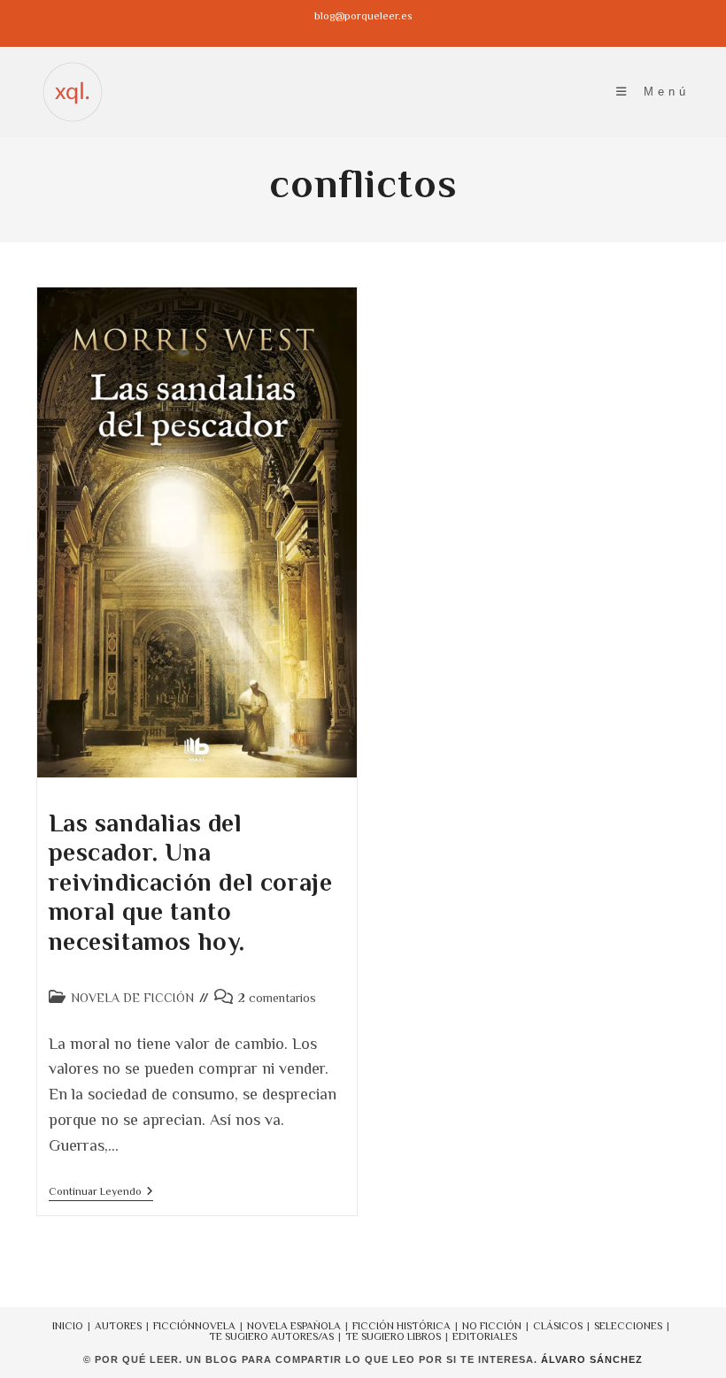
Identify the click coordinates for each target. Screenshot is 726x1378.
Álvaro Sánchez (592, 1359)
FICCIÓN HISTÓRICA (401, 1326)
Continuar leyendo (101, 1192)
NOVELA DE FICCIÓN (132, 998)
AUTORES (118, 1326)
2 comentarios (277, 998)
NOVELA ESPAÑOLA (294, 1326)
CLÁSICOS (558, 1326)
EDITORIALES (484, 1336)
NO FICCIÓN (491, 1326)
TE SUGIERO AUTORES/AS (271, 1336)
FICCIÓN (174, 1326)
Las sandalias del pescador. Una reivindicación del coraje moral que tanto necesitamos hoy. (191, 882)
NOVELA (215, 1326)
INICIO (67, 1326)
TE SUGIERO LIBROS (393, 1336)
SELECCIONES (628, 1326)
